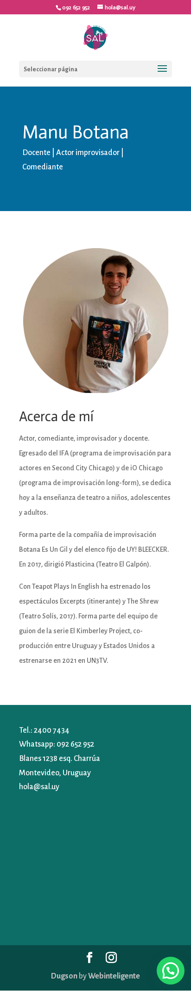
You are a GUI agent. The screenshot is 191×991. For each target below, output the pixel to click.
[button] (171, 971)
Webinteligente (114, 976)
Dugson (64, 976)
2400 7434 (52, 730)
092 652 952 (75, 744)
